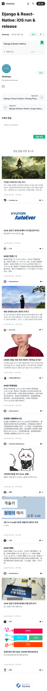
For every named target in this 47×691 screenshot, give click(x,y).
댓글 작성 (39, 137)
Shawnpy (5, 34)
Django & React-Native (15, 44)
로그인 (40, 4)
